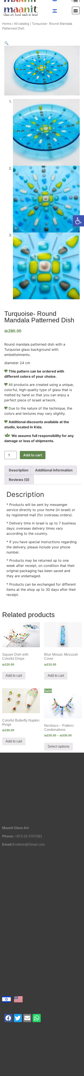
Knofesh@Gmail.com (28, 844)
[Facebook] (8, 1018)
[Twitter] (18, 1018)
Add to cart (32, 455)
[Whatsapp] (37, 1018)
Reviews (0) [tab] (19, 479)
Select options (58, 746)
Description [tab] (18, 470)
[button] (78, 220)
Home (6, 24)
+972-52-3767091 (28, 836)
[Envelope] (27, 1018)
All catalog (21, 24)
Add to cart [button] (14, 675)
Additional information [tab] (54, 470)
